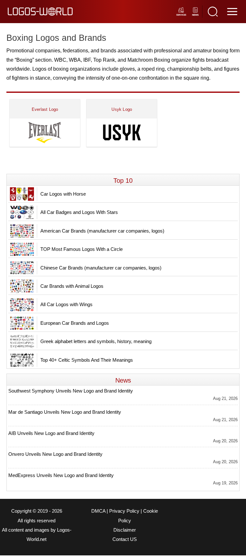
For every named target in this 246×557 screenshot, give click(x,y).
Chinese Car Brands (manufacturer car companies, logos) (100, 267)
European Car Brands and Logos (74, 323)
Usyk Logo (121, 109)
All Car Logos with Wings (66, 304)
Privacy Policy (124, 511)
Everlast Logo (45, 109)
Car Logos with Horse (63, 194)
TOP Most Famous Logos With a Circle (81, 249)
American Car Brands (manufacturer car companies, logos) (102, 231)
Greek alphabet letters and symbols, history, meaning (96, 341)
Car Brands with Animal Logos (71, 286)
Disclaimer (124, 530)
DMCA (98, 511)
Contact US (124, 539)
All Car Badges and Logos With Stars (79, 212)
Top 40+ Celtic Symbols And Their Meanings (86, 360)
